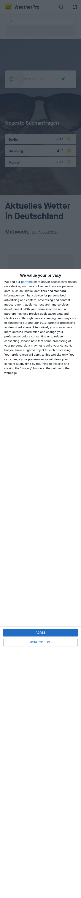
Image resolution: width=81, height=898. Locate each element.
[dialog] (40, 583)
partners (27, 281)
